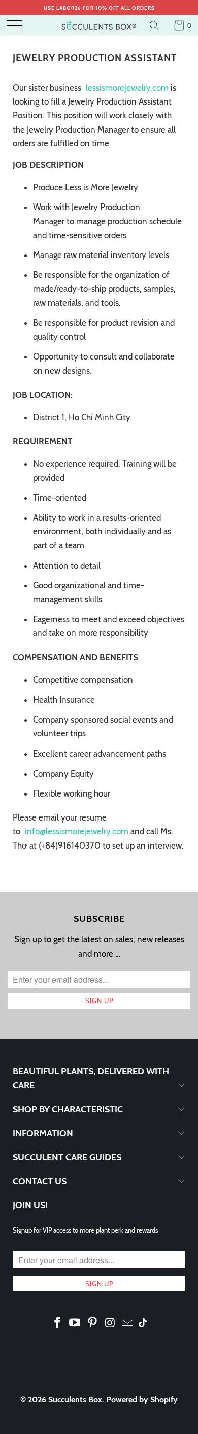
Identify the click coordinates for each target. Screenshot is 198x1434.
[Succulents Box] (99, 25)
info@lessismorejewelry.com (77, 831)
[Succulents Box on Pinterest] (93, 1323)
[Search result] (156, 25)
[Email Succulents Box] (128, 1323)
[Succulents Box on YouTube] (75, 1323)
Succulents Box (75, 1399)
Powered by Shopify (142, 1399)
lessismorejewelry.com (127, 88)
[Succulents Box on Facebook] (57, 1323)
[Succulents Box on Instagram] (110, 1323)
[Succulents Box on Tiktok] (142, 1324)
